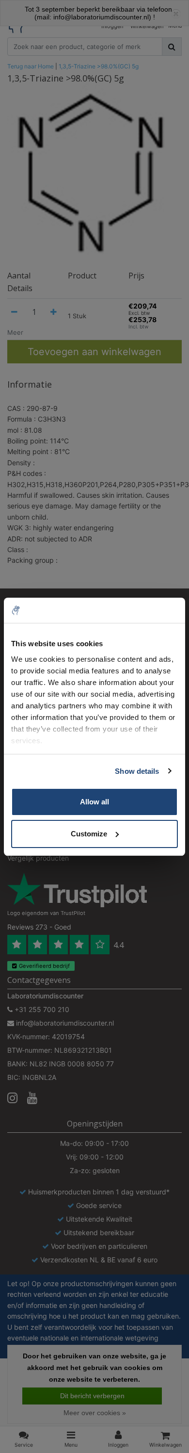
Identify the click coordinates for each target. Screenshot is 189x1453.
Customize (89, 834)
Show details (137, 771)
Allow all (94, 802)
